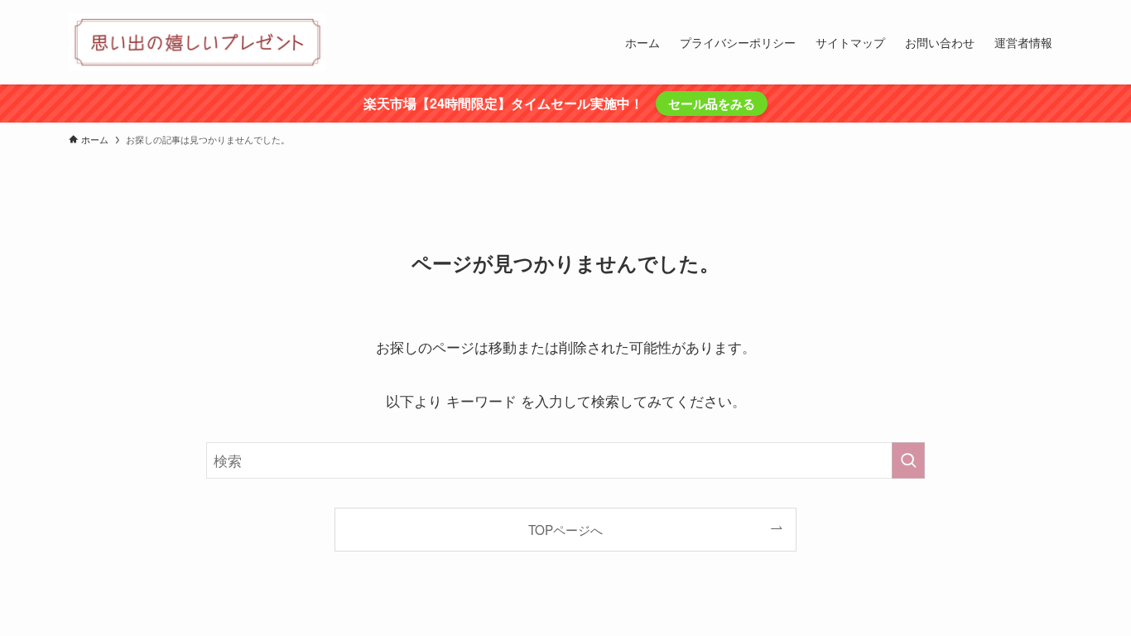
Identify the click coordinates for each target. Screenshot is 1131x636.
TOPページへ (565, 529)
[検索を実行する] (908, 460)
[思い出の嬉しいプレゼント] (197, 42)
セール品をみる (711, 103)
